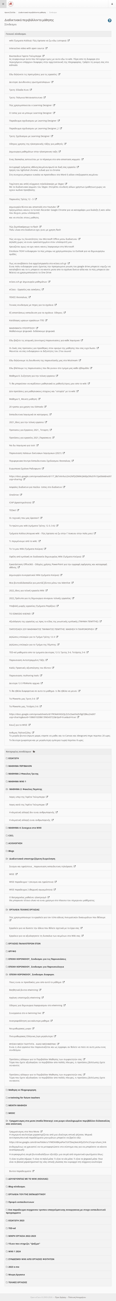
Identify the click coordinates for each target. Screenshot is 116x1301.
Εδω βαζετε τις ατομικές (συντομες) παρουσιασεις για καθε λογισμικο (45, 340)
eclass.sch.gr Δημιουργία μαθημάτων (28, 281)
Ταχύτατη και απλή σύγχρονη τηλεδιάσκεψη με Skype (37, 183)
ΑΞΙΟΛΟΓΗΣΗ (15, 843)
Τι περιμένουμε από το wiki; (24, 541)
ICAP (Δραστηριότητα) (20, 502)
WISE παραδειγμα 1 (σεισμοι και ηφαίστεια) (32, 881)
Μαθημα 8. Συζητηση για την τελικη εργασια (32, 375)
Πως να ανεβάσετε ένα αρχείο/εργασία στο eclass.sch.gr (38, 263)
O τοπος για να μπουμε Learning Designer (31, 113)
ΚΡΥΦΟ (12, 951)
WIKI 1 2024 (14, 1251)
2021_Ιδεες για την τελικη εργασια (27, 422)
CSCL (11, 835)
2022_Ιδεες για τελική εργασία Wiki (27, 590)
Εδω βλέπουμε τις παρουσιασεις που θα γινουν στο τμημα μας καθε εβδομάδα (49, 368)
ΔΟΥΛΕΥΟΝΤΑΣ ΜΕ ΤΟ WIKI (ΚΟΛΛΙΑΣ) (28, 1178)
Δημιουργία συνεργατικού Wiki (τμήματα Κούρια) (34, 575)
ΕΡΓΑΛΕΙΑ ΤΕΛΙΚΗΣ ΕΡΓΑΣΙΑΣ (24, 909)
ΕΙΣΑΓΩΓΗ (13, 758)
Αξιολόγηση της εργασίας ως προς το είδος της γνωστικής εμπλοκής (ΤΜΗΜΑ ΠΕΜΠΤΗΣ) (54, 621)
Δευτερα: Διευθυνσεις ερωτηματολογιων (30, 82)
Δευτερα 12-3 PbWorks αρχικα (25, 683)
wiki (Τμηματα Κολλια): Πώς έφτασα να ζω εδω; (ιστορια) (38, 40)
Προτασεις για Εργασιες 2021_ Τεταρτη (29, 429)
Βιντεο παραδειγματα (20, 1171)
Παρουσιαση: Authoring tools (24, 675)
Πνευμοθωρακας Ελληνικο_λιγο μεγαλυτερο (31, 1036)
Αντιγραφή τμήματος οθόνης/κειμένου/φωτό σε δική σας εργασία (43, 167)
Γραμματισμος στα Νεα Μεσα (24, 1131)
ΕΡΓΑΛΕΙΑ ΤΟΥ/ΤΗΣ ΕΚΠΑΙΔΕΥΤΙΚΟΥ (27, 1194)
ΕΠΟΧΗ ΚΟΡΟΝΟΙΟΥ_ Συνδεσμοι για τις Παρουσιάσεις (37, 959)
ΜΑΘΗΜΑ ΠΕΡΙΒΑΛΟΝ (20, 766)
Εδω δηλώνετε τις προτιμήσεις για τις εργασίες (33, 74)
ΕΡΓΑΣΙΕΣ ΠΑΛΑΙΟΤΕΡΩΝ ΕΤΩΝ (24, 943)
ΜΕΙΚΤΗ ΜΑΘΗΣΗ (17, 1105)
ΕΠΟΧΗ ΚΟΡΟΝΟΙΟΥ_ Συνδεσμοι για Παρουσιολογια (36, 966)
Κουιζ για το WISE (18, 724)
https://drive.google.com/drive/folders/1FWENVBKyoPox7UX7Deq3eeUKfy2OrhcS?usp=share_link (57, 1142)
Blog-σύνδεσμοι (16, 1186)
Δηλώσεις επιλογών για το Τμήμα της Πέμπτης (33, 644)
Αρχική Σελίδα (10, 12)
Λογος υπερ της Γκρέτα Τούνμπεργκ (27, 796)
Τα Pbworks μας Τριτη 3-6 (22, 698)
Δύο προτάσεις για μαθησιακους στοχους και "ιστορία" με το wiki (42, 391)
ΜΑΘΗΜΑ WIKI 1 (17, 781)
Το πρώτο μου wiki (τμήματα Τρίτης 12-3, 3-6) (32, 525)
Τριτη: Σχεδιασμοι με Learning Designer (30, 136)
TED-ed (12, 1228)
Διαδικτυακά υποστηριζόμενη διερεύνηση (32, 858)
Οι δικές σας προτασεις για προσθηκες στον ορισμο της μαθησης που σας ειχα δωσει (53, 348)
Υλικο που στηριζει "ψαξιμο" (24, 1243)
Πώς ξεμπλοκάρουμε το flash (24, 226)
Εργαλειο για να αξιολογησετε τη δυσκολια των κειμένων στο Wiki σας (45, 935)
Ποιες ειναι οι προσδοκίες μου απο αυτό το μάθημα (36, 982)
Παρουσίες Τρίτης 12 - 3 (22, 199)
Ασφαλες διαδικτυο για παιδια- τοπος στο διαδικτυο (36, 487)
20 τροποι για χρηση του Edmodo (26, 406)
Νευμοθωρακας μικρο (20, 1028)
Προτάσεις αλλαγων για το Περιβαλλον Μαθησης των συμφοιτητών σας (46, 1059)
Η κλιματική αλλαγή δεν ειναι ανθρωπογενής (32, 812)
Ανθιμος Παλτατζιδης (20, 732)
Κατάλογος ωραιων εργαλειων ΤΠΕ (27, 320)
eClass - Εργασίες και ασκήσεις (25, 289)
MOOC (11, 1113)
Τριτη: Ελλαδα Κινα (19, 89)
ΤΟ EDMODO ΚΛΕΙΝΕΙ (20, 613)
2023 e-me (13, 1266)
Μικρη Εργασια (16, 1274)
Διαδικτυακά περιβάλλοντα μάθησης (32, 12)
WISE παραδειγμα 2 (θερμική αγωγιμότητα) (31, 889)
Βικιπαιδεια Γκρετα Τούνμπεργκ (25, 56)
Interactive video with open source (27, 48)
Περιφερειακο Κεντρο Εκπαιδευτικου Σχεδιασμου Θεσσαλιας (40, 460)
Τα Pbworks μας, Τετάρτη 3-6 (24, 706)
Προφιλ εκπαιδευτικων (21, 1202)
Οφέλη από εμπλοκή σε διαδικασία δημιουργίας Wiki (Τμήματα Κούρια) (45, 556)
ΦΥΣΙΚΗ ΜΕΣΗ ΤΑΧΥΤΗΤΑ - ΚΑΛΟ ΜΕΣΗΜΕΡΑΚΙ (33, 1044)
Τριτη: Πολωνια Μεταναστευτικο (26, 97)
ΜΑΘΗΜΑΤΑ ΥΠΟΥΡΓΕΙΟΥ (22, 328)
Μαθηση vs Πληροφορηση (22, 1089)
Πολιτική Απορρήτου (77, 1297)
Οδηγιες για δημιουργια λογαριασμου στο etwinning (36, 1005)
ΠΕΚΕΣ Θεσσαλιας (19, 297)
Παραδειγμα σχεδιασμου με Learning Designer (33, 120)
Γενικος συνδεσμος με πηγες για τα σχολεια (32, 304)
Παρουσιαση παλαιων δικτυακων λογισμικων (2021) (36, 453)
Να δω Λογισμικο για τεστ (22, 445)
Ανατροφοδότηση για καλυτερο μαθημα (29, 1020)
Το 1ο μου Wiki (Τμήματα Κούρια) (26, 548)
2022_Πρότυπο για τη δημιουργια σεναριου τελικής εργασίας (40, 598)
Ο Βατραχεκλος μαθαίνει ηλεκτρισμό (28, 897)
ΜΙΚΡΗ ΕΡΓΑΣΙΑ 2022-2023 (22, 1235)
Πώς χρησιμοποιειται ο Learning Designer (31, 105)
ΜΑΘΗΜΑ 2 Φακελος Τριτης (23, 773)
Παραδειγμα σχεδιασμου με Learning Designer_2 (34, 128)
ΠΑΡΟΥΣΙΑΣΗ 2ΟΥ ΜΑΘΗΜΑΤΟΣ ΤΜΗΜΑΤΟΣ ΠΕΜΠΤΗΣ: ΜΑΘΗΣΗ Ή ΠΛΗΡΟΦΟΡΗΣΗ (52, 629)
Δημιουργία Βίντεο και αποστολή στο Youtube (33, 206)
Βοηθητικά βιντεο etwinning (24, 989)
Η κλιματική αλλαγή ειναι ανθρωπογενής (30, 820)
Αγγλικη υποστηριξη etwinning (25, 997)
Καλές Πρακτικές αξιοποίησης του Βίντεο (30, 667)
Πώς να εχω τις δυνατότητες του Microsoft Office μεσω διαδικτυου (43, 239)
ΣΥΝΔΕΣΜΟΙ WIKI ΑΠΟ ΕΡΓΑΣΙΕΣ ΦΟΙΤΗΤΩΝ (31, 1259)
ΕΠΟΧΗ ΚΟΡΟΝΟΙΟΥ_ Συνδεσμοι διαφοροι (31, 974)
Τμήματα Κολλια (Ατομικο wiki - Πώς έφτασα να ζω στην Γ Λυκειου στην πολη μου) (51, 533)
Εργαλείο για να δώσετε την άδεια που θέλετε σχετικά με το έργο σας (44, 928)
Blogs (11, 851)
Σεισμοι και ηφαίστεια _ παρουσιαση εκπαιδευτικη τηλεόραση (41, 866)
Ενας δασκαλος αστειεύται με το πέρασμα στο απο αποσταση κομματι (45, 159)
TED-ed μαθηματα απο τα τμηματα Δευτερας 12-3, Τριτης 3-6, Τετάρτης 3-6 (47, 652)
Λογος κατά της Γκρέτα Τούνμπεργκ (27, 804)
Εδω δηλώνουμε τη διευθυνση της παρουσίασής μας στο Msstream (44, 360)
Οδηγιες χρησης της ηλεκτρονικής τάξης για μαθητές (36, 143)
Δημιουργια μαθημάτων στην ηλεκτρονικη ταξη (34, 151)
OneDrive (14, 494)
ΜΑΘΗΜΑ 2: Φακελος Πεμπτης (25, 789)
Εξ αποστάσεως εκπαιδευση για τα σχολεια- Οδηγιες (36, 312)
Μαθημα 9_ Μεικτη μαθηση (23, 399)
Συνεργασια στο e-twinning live (25, 1013)
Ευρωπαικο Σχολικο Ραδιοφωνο (25, 468)
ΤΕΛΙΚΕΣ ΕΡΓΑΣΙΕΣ (17, 1282)
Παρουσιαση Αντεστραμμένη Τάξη (27, 660)
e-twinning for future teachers (24, 1097)
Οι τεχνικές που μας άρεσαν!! (24, 517)
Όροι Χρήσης (60, 1297)
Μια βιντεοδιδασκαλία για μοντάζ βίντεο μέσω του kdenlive (40, 582)
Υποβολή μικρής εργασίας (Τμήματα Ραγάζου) (32, 606)
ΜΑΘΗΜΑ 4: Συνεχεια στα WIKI (25, 827)
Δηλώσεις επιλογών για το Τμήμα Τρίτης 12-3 (32, 636)
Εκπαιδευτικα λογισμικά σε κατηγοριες (29, 414)
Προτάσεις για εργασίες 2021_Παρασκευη (30, 437)
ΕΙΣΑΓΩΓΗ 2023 (16, 1220)
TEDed (13, 510)
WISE (12, 874)
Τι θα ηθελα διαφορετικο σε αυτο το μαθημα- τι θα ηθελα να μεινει (43, 691)
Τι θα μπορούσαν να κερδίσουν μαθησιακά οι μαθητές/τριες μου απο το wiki (48, 383)
